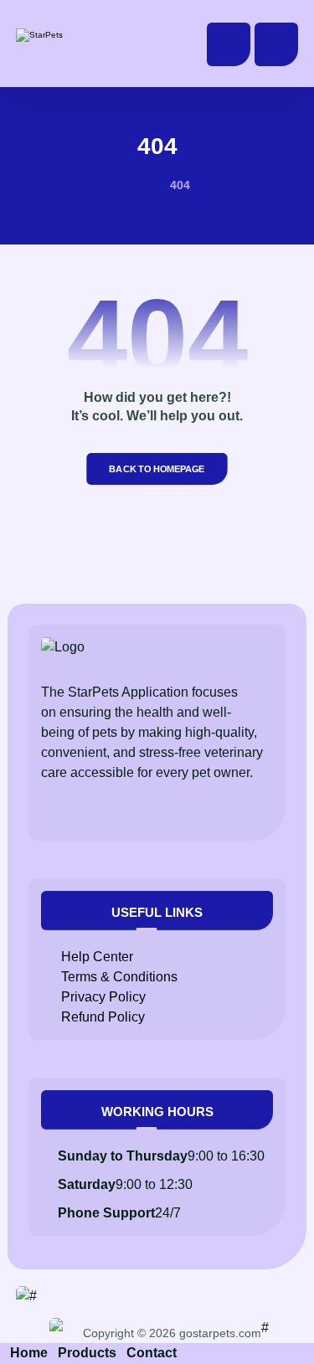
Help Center (97, 957)
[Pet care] (70, 35)
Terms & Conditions (119, 977)
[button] (276, 44)
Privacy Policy (103, 997)
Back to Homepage (156, 468)
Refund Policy (103, 1017)
